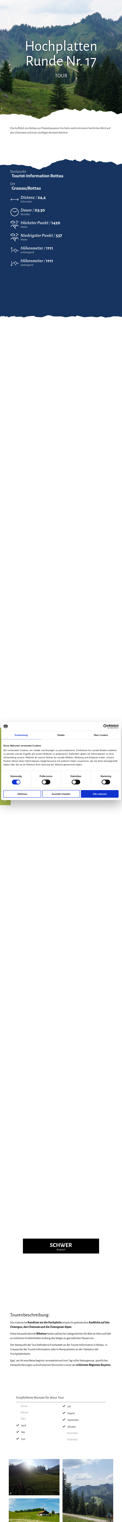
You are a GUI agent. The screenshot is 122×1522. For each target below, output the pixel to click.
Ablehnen (22, 794)
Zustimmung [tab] (21, 735)
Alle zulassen (100, 794)
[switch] (46, 782)
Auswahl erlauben (61, 794)
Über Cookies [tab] (101, 735)
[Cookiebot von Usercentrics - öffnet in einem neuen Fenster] (106, 726)
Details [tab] (61, 735)
